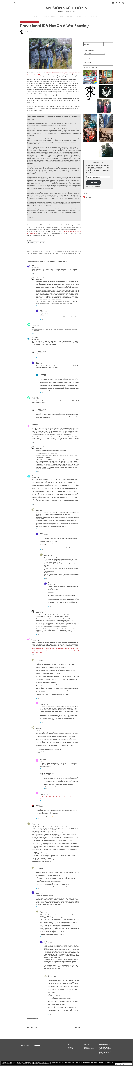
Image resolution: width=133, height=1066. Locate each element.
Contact (69, 1046)
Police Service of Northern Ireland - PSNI (67, 253)
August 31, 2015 (47, 775)
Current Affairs (24, 22)
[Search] (15, 3)
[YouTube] (119, 3)
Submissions (70, 1047)
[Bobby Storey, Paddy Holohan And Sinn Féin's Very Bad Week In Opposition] (90, 135)
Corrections (70, 1048)
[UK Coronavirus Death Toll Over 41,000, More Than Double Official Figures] (106, 121)
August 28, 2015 (44, 704)
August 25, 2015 (39, 353)
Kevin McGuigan (49, 253)
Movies (79, 16)
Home (35, 16)
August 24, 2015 (39, 279)
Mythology (44, 16)
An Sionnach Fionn (41, 278)
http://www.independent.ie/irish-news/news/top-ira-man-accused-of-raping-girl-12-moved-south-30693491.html (55, 651)
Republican (94, 16)
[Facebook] (113, 3)
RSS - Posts (88, 197)
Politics (37, 22)
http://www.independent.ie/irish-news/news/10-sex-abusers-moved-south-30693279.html (55, 648)
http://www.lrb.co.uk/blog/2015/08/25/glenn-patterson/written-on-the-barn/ (58, 797)
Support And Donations (88, 1048)
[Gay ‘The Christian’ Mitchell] (104, 106)
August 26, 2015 (44, 535)
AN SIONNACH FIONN (66, 7)
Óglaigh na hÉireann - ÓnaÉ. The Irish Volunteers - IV (48, 252)
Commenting (86, 1047)
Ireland (41, 253)
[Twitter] (116, 3)
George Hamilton (76, 252)
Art (86, 16)
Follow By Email (98, 162)
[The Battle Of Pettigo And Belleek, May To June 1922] (106, 135)
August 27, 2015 (43, 311)
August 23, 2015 (35, 267)
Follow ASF (93, 182)
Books (53, 16)
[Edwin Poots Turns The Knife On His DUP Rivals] (90, 77)
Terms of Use (86, 1044)
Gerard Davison (33, 253)
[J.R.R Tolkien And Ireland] (90, 92)
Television (70, 16)
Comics (61, 16)
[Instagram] (123, 3)
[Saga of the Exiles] (90, 121)
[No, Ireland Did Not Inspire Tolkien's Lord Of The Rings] (106, 77)
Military (32, 22)
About (69, 1044)
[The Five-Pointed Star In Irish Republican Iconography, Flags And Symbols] (106, 92)
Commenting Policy (104, 1050)
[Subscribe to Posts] (84, 197)
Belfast (67, 252)
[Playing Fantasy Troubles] (106, 150)
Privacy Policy (86, 1046)
